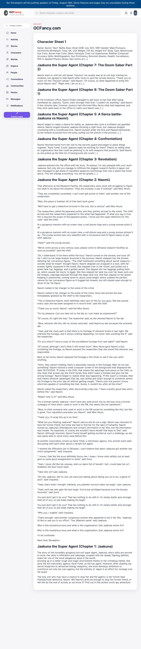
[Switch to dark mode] (126, 13)
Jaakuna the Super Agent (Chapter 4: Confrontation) (79, 139)
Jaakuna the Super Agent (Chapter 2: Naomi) (73, 180)
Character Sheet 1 (51, 42)
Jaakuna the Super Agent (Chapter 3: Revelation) (77, 159)
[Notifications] (131, 13)
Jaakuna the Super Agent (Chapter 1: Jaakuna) (75, 546)
